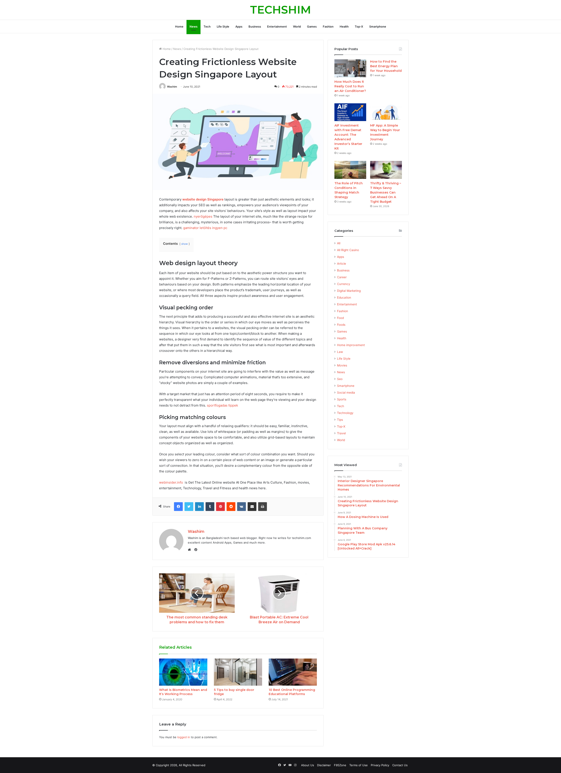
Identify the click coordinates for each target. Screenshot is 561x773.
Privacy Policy (380, 765)
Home (179, 26)
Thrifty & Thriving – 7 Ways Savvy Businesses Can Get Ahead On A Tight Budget (385, 192)
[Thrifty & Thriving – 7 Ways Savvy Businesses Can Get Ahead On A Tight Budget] (386, 170)
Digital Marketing (349, 290)
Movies (342, 365)
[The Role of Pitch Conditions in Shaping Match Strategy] (350, 170)
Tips (340, 419)
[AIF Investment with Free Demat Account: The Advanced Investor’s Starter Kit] (350, 112)
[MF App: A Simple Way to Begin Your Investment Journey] (386, 112)
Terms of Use (358, 765)
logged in (183, 737)
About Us (307, 765)
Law (340, 352)
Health (344, 26)
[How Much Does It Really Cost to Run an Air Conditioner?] (350, 68)
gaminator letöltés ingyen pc (205, 228)
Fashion (328, 26)
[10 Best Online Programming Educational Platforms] (293, 672)
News (193, 26)
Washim (172, 86)
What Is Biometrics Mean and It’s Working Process (183, 692)
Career (342, 277)
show (184, 243)
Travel (341, 433)
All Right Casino (348, 250)
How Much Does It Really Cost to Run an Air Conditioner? (350, 86)
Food (340, 318)
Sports (341, 399)
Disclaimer (324, 765)
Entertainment (277, 26)
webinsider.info (171, 482)
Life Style (223, 26)
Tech (207, 26)
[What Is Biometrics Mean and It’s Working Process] (183, 672)
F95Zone (340, 765)
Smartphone (377, 26)
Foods (341, 324)
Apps (238, 26)
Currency (343, 284)
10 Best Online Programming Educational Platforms (292, 692)
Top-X (359, 26)
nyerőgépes (203, 216)
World (297, 26)
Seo (340, 379)
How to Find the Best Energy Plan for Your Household (386, 66)
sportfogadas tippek (222, 405)
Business (255, 26)
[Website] (190, 549)
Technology (345, 413)
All (338, 243)
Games (312, 26)
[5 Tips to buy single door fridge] (238, 672)
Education (344, 297)
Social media (346, 392)
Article (341, 263)
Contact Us (400, 765)
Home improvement (351, 345)
